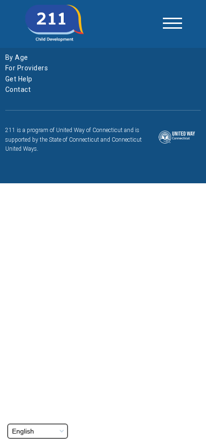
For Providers (26, 68)
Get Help (19, 79)
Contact (18, 89)
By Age (16, 57)
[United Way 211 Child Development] (54, 23)
